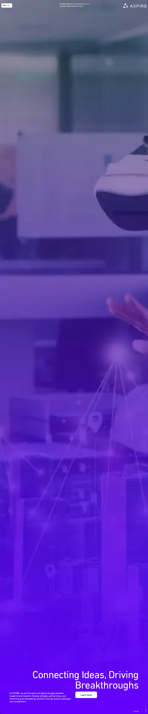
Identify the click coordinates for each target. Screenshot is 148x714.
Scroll (136, 711)
